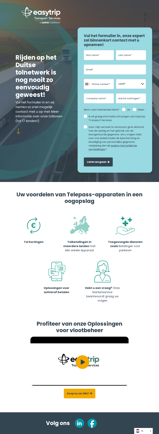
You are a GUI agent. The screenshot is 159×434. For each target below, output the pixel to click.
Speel (82, 362)
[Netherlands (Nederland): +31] (87, 84)
